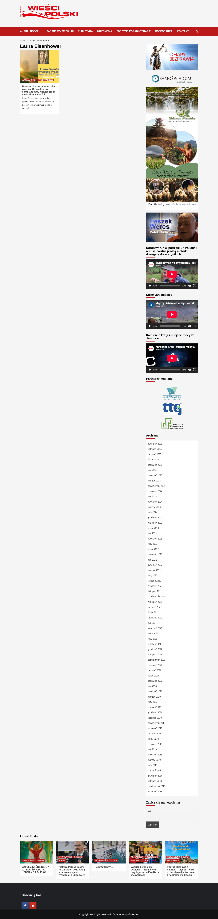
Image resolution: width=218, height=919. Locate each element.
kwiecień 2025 (155, 475)
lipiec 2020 (153, 675)
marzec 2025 (154, 480)
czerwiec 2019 (155, 744)
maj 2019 (152, 749)
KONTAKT (183, 31)
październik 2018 (156, 786)
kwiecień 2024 (155, 501)
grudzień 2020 (155, 649)
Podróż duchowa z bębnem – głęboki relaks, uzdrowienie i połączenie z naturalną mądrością (181, 871)
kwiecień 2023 (155, 538)
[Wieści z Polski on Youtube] (32, 905)
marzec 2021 (154, 633)
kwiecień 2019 (155, 754)
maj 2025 (152, 470)
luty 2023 (152, 543)
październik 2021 (156, 596)
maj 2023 (152, 533)
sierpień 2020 (154, 670)
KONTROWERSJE (45, 80)
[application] (172, 274)
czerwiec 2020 (155, 680)
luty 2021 (152, 638)
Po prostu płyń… (104, 867)
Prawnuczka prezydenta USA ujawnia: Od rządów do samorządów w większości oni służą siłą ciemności (39, 90)
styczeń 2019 (154, 770)
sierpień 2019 (154, 733)
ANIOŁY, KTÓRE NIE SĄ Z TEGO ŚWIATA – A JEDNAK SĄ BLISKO (35, 870)
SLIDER (41, 860)
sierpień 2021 (154, 607)
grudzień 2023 (155, 517)
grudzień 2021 (155, 586)
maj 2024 (152, 496)
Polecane (78, 857)
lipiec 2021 (153, 612)
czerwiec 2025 (155, 464)
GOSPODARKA (164, 31)
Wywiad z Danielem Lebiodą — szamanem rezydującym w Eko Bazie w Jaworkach (145, 871)
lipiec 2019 (153, 738)
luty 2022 (152, 575)
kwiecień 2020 (155, 691)
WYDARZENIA (173, 860)
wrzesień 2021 (155, 601)
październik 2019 (156, 723)
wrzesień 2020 (155, 665)
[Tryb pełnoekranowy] (194, 285)
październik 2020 (156, 659)
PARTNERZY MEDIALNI (60, 31)
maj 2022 (152, 559)
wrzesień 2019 (155, 728)
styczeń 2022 (154, 580)
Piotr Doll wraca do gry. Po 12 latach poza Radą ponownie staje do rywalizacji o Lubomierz (71, 871)
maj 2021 (152, 623)
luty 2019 (152, 765)
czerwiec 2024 (155, 491)
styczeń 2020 (154, 707)
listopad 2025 (155, 449)
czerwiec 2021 (155, 617)
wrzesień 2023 (155, 522)
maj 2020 (152, 686)
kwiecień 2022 (155, 565)
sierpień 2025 (154, 454)
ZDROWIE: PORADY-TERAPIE (134, 31)
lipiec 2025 (153, 459)
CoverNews (118, 914)
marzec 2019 (154, 760)
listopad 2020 (155, 654)
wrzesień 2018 (155, 791)
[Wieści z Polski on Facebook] (25, 905)
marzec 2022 (154, 570)
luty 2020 (152, 701)
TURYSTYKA (85, 31)
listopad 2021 (155, 591)
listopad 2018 (155, 781)
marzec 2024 (154, 507)
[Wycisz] (189, 285)
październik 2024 (156, 486)
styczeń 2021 (154, 644)
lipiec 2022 (153, 549)
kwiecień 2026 (155, 443)
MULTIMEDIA (104, 31)
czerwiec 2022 (155, 554)
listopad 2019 (155, 717)
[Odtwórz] (149, 285)
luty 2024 (152, 512)
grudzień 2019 (155, 712)
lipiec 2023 (153, 528)
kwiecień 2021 (155, 628)
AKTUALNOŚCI (29, 31)
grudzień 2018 (155, 775)
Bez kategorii (152, 857)
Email (148, 811)
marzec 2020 (154, 696)
